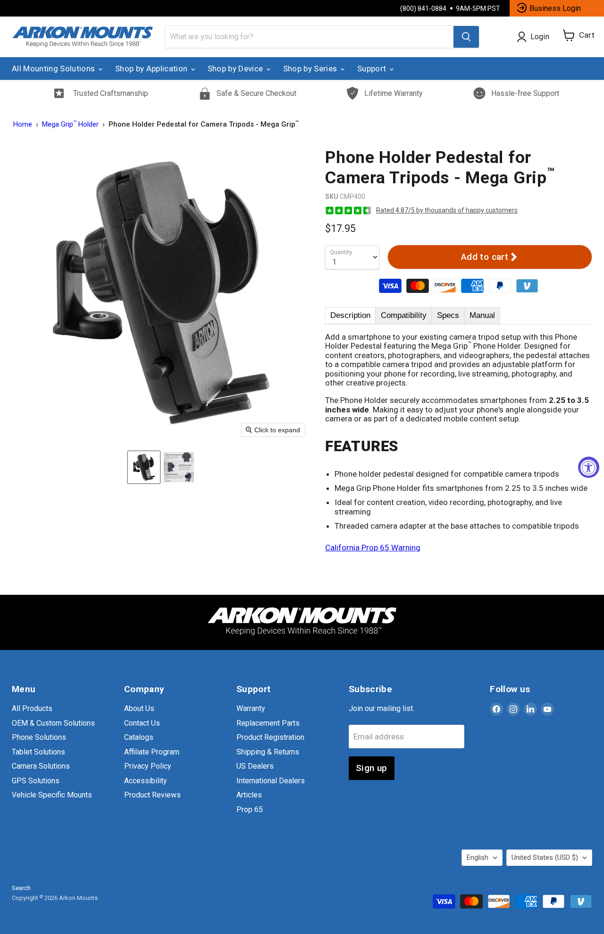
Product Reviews (152, 794)
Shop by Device (236, 68)
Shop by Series (311, 68)
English (477, 857)
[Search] (466, 37)
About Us (139, 708)
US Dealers (255, 766)
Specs (448, 315)
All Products (32, 708)
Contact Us (142, 723)
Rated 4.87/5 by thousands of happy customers (447, 210)
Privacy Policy (147, 766)
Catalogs (138, 737)
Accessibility (145, 780)
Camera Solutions (41, 766)
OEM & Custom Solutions (53, 723)
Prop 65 (249, 809)
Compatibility (404, 315)
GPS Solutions (35, 780)
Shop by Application (152, 68)
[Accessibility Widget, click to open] (588, 467)
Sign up (371, 768)
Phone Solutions (39, 737)
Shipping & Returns (267, 751)
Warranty (250, 708)
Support (372, 68)
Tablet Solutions (38, 751)
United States (545, 857)
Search (21, 887)
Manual (482, 315)
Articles (249, 794)
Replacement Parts (268, 723)
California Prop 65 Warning (372, 547)
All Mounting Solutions (54, 68)
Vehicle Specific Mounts (52, 794)
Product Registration (270, 737)
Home (22, 124)
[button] (144, 467)
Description (350, 315)
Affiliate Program (151, 751)
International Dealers (270, 780)
